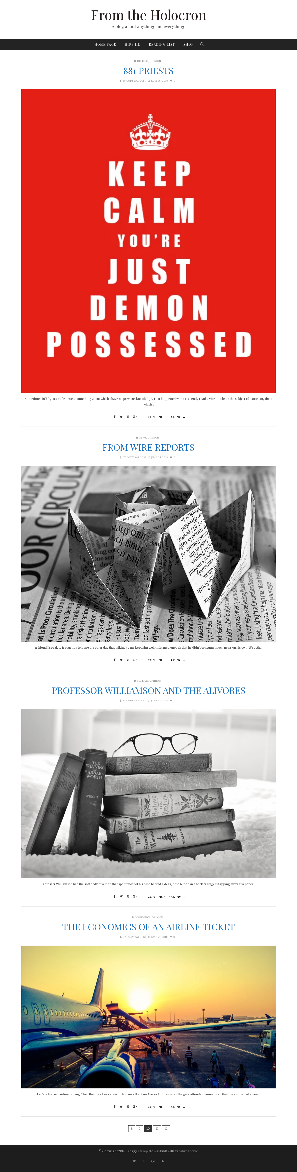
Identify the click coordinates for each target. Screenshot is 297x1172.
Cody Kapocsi (136, 80)
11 (157, 1129)
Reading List (162, 44)
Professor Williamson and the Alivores (148, 690)
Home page (105, 44)
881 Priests (148, 70)
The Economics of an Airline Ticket (148, 926)
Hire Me (132, 44)
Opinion (155, 61)
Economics (142, 917)
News (142, 437)
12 (166, 1129)
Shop (189, 44)
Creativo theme (186, 1151)
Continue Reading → (167, 417)
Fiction (142, 680)
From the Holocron (148, 14)
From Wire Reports (148, 447)
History (142, 61)
